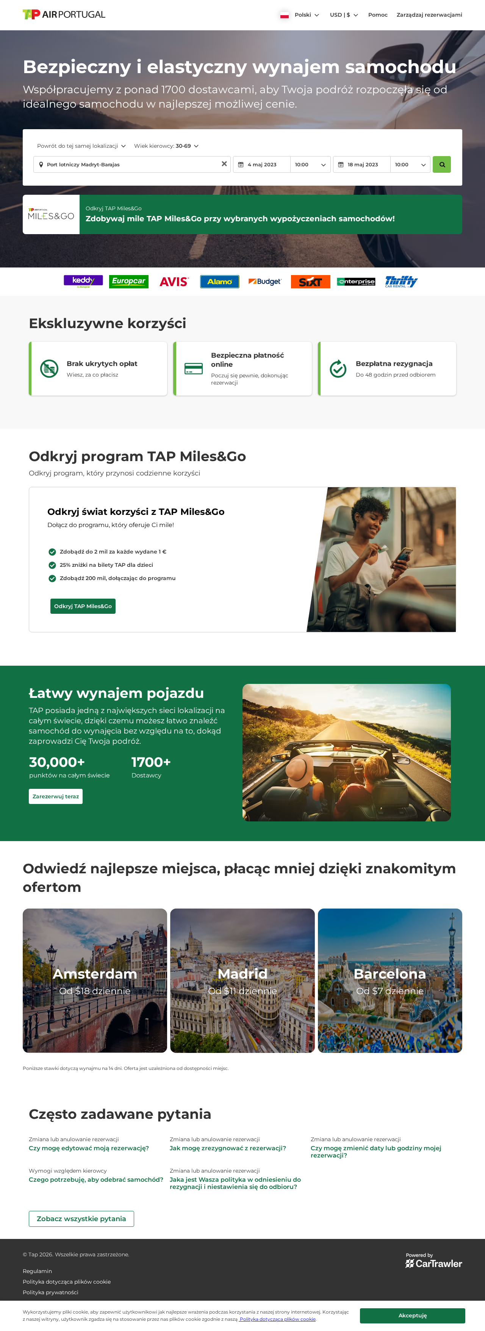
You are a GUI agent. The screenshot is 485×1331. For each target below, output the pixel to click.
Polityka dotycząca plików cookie (277, 1319)
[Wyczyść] (224, 164)
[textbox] (132, 164)
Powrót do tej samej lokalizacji (77, 145)
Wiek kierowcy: (162, 145)
